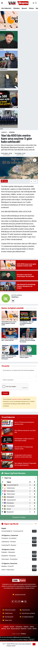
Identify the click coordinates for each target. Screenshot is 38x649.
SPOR (8, 628)
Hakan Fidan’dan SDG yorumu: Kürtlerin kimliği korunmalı (27, 340)
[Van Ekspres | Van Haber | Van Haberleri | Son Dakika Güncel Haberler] (18, 3)
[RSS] (25, 601)
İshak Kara (14, 297)
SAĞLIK (29, 628)
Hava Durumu (26, 610)
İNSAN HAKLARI (15, 628)
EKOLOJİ (3, 628)
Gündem (16, 8)
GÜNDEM (11, 132)
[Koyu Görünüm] (33, 3)
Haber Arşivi (8, 620)
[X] (15, 601)
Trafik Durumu (9, 613)
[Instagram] (19, 601)
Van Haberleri (6, 8)
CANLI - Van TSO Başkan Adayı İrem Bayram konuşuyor (9, 357)
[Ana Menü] (2, 3)
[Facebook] (12, 601)
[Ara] (36, 3)
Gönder (5, 393)
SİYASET (12, 626)
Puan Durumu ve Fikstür (28, 613)
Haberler (4, 132)
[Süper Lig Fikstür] (35, 524)
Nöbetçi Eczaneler (10, 610)
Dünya (31, 8)
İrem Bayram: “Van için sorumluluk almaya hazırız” (26, 323)
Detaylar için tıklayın (19, 517)
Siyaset (24, 8)
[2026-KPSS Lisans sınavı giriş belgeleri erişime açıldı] (10, 315)
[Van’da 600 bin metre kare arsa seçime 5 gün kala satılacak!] (19, 168)
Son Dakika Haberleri (28, 617)
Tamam (31, 640)
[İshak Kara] (6, 298)
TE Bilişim (23, 633)
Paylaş (5, 181)
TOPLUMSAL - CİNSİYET (22, 626)
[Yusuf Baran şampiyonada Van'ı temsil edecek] (10, 333)
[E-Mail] (12, 300)
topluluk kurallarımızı (18, 399)
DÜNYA (32, 626)
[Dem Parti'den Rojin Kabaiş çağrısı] (28, 350)
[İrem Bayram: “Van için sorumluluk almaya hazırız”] (28, 315)
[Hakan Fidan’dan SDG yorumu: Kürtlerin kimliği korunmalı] (28, 333)
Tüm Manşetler (9, 617)
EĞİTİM (35, 628)
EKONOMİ (23, 628)
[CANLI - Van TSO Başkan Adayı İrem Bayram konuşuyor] (10, 350)
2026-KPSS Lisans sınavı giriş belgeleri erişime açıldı (9, 323)
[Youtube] (22, 601)
